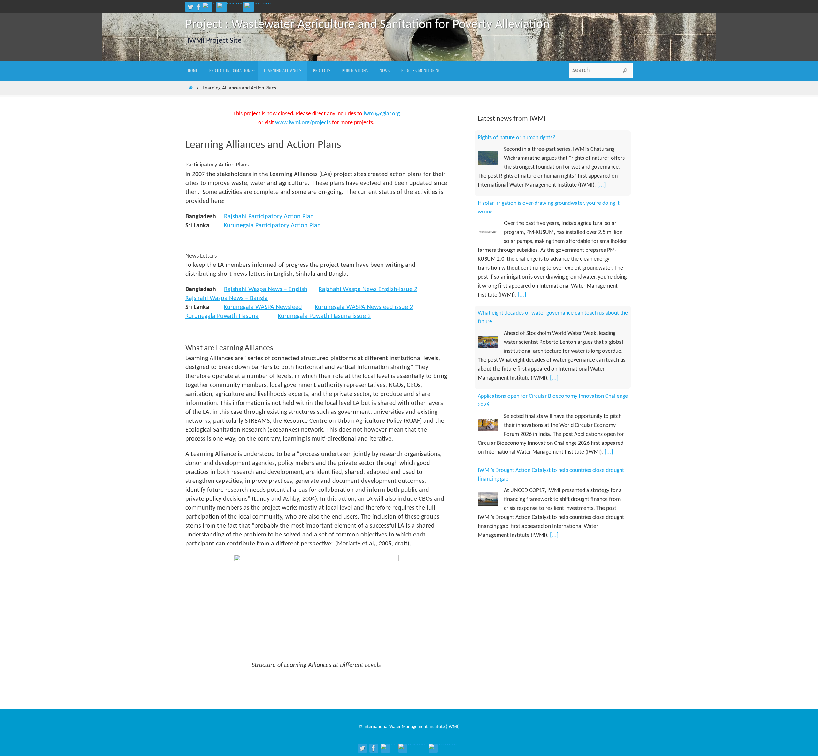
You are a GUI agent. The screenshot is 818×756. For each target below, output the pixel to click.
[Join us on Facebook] (199, 7)
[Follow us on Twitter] (190, 7)
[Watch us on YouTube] (258, 5)
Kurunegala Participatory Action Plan (272, 225)
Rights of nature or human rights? (516, 488)
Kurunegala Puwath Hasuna (222, 316)
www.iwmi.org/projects (303, 123)
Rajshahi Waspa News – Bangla (226, 298)
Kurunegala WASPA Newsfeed (263, 307)
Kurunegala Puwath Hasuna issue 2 (324, 316)
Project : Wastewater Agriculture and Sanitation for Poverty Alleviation (367, 25)
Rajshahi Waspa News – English (265, 289)
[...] (522, 230)
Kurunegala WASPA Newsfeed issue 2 (364, 307)
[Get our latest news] (210, 5)
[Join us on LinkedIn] (230, 5)
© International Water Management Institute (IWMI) (409, 726)
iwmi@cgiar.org (382, 114)
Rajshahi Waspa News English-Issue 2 (368, 289)
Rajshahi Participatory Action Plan (269, 216)
